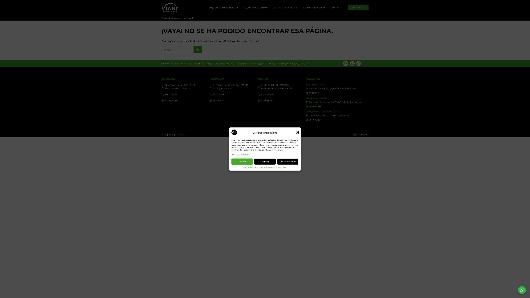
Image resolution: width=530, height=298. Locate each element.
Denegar (265, 161)
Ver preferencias (288, 161)
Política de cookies (251, 167)
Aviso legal (282, 167)
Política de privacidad (268, 167)
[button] (297, 132)
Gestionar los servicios (240, 154)
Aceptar (242, 161)
